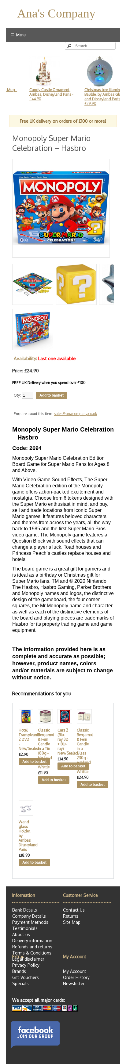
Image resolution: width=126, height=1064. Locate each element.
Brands (19, 971)
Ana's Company (56, 13)
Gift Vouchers (25, 977)
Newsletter (74, 983)
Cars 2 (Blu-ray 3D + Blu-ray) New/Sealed (63, 741)
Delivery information (32, 940)
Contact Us (74, 909)
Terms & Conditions (31, 952)
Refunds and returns (32, 946)
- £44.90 (43, 94)
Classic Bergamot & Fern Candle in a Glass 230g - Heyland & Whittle (83, 751)
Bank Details (24, 909)
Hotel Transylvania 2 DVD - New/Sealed (25, 739)
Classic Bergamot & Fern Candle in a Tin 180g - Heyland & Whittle (44, 748)
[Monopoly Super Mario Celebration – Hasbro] (61, 255)
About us (21, 934)
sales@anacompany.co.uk (75, 413)
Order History (76, 977)
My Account (74, 971)
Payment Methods (30, 922)
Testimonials (25, 928)
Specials (20, 983)
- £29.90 (98, 96)
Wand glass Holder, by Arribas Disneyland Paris (25, 836)
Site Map (71, 922)
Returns (70, 916)
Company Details (29, 916)
